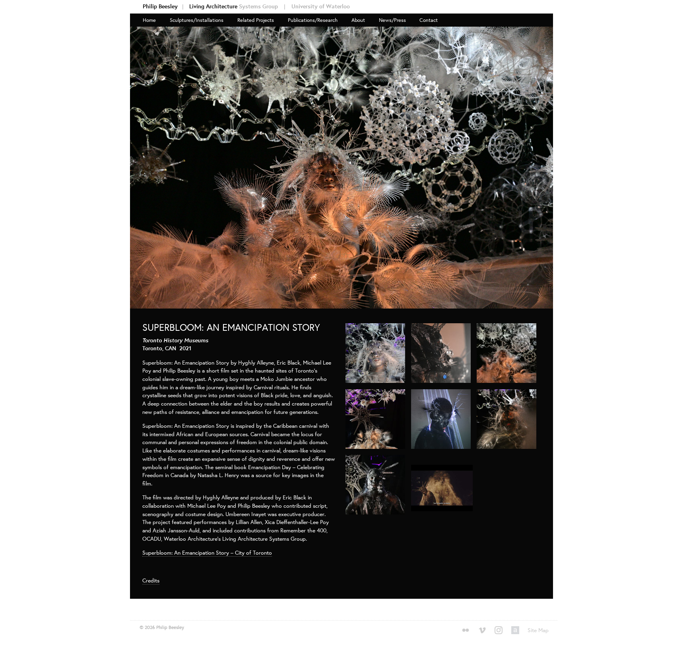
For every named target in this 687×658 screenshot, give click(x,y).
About (358, 20)
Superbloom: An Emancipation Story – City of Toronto (207, 552)
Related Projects (255, 20)
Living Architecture (237, 6)
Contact (428, 20)
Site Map (538, 630)
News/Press (392, 20)
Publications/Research (313, 20)
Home (149, 20)
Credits (150, 580)
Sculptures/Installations (196, 20)
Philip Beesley (163, 6)
